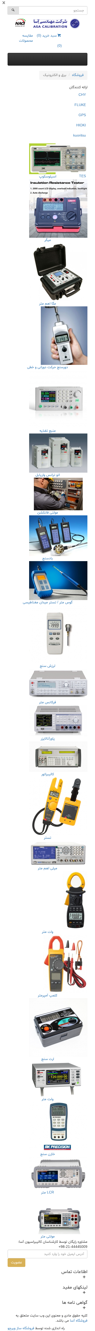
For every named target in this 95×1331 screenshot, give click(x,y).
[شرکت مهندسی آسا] (56, 23)
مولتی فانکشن (47, 512)
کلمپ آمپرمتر (47, 995)
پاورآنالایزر (48, 738)
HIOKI (81, 125)
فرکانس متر (47, 702)
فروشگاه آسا (78, 1320)
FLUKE (80, 105)
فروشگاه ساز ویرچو (21, 1328)
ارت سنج (47, 1059)
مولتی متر (48, 1236)
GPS (82, 115)
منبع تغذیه (48, 430)
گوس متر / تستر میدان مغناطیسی (47, 602)
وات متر (47, 932)
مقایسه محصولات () (40, 40)
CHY (82, 95)
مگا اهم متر (47, 303)
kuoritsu (79, 135)
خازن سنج (47, 1154)
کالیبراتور (47, 774)
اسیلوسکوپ (47, 176)
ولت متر (47, 1099)
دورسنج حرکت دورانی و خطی (47, 367)
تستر (47, 837)
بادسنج (47, 558)
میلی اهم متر (47, 868)
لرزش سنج (47, 666)
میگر (47, 240)
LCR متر (47, 1192)
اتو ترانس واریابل (47, 475)
